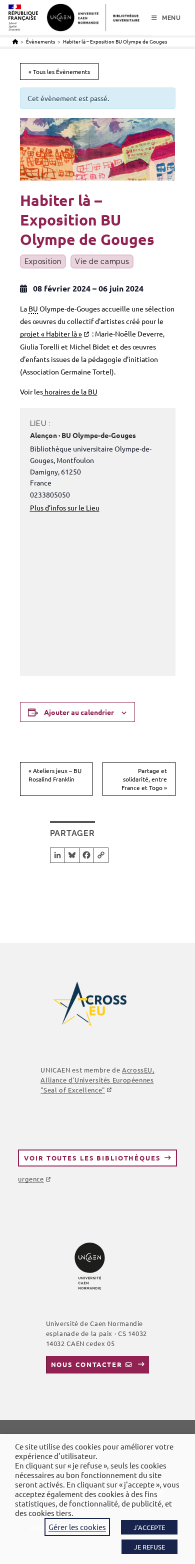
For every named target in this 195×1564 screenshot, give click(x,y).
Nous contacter (86, 1364)
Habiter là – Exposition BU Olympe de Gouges (115, 41)
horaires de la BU (70, 391)
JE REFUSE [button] (149, 1546)
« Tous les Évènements (59, 72)
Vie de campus (102, 262)
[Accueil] (15, 41)
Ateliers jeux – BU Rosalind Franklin (55, 774)
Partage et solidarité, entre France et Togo (144, 778)
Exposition (43, 262)
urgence (31, 1178)
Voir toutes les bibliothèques (92, 1158)
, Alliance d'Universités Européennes (97, 1080)
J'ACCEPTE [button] (149, 1527)
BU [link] (33, 308)
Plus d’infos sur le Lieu (65, 507)
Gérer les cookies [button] (77, 1527)
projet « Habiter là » (51, 333)
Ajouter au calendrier (79, 712)
